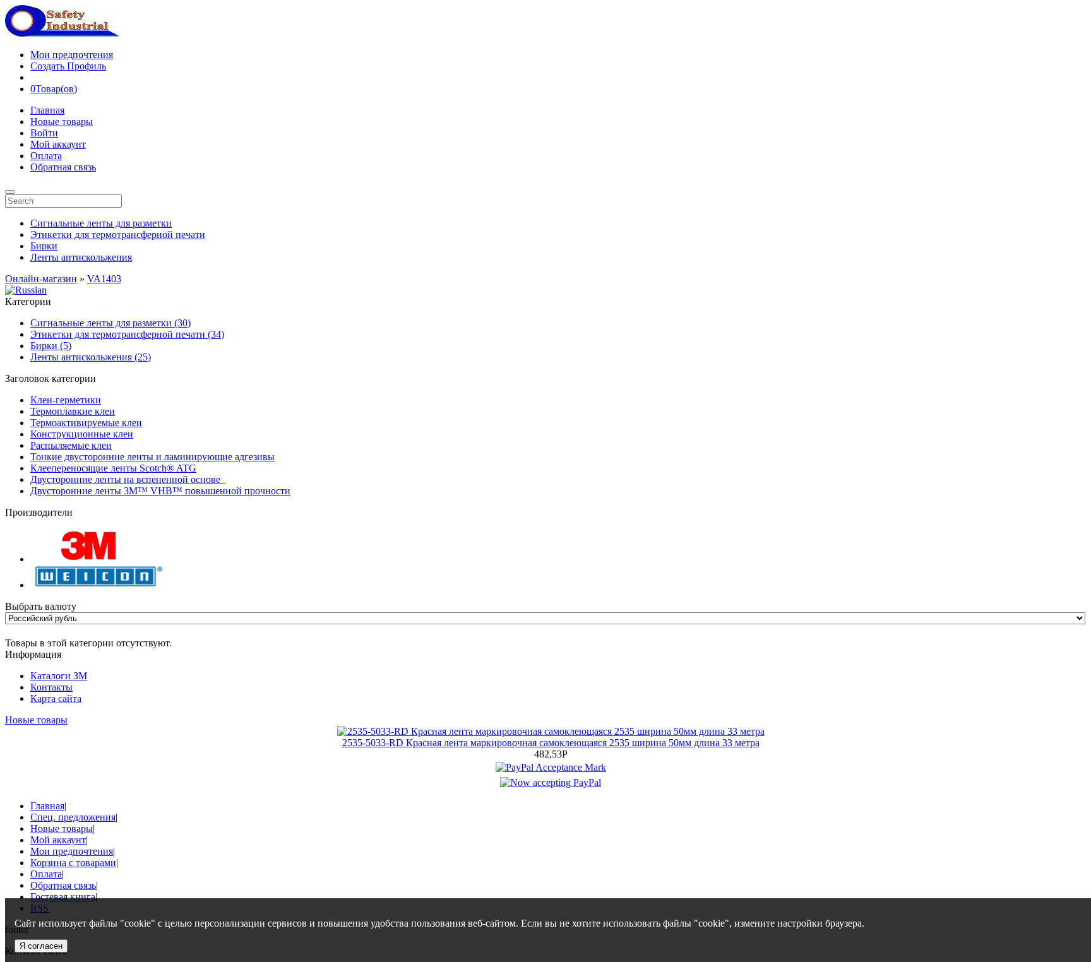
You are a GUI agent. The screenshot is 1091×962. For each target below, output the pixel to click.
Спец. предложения (73, 817)
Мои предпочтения (71, 54)
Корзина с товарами (73, 862)
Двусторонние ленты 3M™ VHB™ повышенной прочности (160, 490)
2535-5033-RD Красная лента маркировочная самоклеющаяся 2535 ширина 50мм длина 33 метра (551, 742)
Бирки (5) (50, 345)
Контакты (51, 687)
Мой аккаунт (58, 144)
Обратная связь (63, 167)
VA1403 (104, 278)
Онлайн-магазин (41, 278)
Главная (47, 110)
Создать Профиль (68, 66)
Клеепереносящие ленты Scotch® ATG (113, 468)
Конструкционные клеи (81, 434)
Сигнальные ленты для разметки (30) (110, 323)
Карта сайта (55, 698)
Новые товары (61, 121)
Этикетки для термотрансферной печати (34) (127, 334)
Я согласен (41, 946)
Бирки (43, 245)
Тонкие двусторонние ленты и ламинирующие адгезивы (152, 456)
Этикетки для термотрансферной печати (117, 234)
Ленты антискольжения (81, 257)
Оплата (46, 155)
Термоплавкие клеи (72, 411)
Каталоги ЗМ (58, 675)
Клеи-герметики (65, 400)
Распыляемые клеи (71, 445)
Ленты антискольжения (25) (90, 357)
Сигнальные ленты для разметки (101, 223)
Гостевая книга (62, 896)
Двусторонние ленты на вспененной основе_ (127, 479)
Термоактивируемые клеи (86, 422)
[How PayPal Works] (551, 767)
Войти (44, 133)
